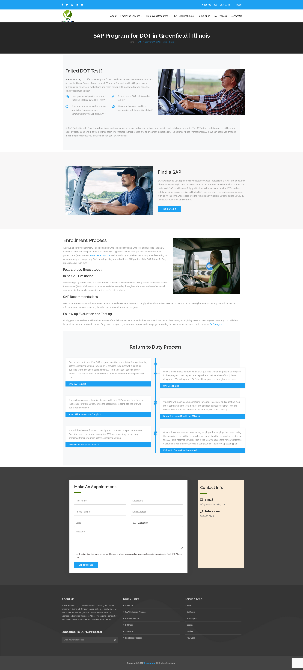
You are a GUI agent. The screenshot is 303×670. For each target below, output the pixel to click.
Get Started (168, 209)
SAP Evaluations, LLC (100, 255)
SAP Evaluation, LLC (75, 79)
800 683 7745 (207, 516)
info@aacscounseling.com (213, 504)
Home (131, 42)
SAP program (216, 324)
